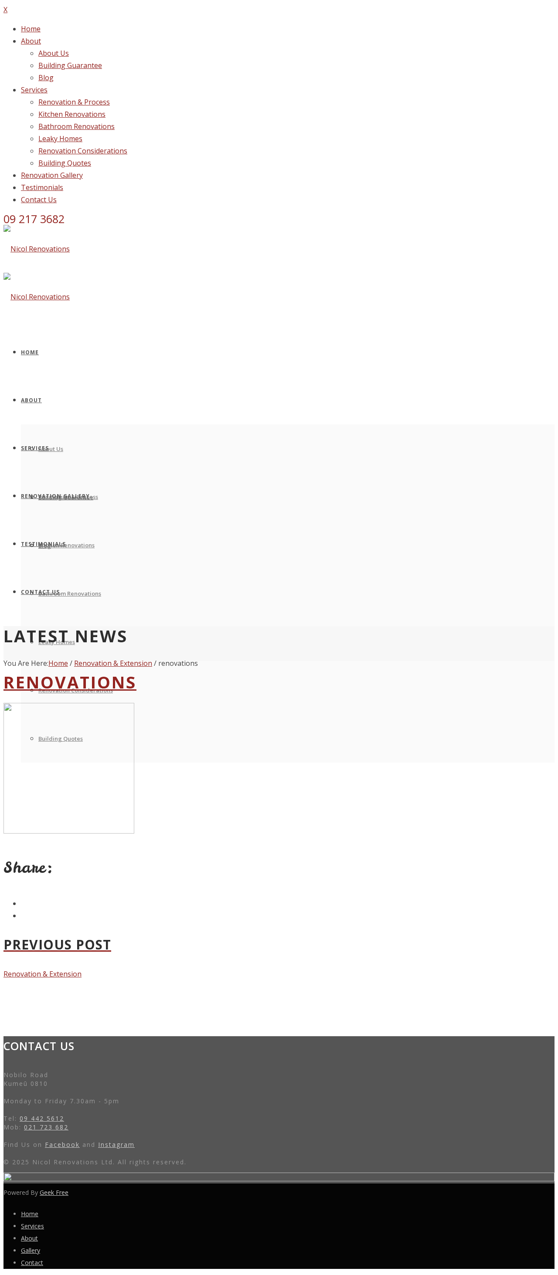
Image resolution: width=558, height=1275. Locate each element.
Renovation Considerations (82, 151)
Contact (32, 1262)
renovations (69, 682)
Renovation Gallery (52, 175)
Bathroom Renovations (76, 126)
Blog (46, 77)
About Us (53, 53)
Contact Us (39, 199)
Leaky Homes (60, 138)
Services (34, 90)
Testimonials (42, 187)
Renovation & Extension (113, 663)
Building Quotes (64, 163)
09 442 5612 (42, 1118)
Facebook (62, 1144)
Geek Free (54, 1192)
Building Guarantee (70, 65)
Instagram (116, 1144)
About (31, 41)
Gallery (30, 1250)
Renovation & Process (74, 102)
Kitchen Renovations (71, 114)
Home (31, 29)
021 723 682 (46, 1127)
